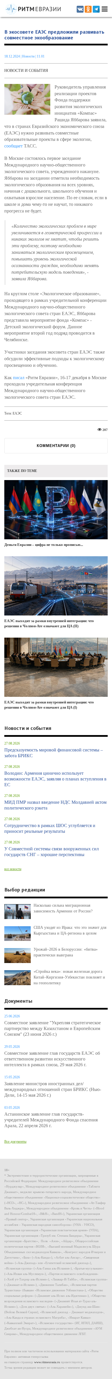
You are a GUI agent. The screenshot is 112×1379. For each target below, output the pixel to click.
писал (18, 377)
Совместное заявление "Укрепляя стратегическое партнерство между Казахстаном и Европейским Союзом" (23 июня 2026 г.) (52, 1028)
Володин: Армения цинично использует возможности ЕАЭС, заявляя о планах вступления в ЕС (55, 779)
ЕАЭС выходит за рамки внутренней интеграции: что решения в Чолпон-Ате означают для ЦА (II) (49, 623)
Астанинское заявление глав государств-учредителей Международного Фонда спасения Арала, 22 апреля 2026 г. (51, 1120)
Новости (28, 56)
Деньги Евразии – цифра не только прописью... (43, 544)
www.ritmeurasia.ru (47, 1362)
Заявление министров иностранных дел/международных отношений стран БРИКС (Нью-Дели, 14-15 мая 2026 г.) (52, 1089)
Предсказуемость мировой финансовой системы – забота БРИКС (53, 752)
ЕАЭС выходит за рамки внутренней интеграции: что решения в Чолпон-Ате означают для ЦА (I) (49, 705)
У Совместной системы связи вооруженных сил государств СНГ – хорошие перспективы (51, 851)
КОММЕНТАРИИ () (56, 446)
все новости (12, 869)
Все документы (15, 1142)
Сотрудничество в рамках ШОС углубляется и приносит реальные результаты (49, 828)
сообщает (13, 145)
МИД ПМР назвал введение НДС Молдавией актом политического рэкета (55, 805)
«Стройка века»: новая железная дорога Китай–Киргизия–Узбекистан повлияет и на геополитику (69, 977)
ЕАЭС (17, 413)
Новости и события (26, 70)
